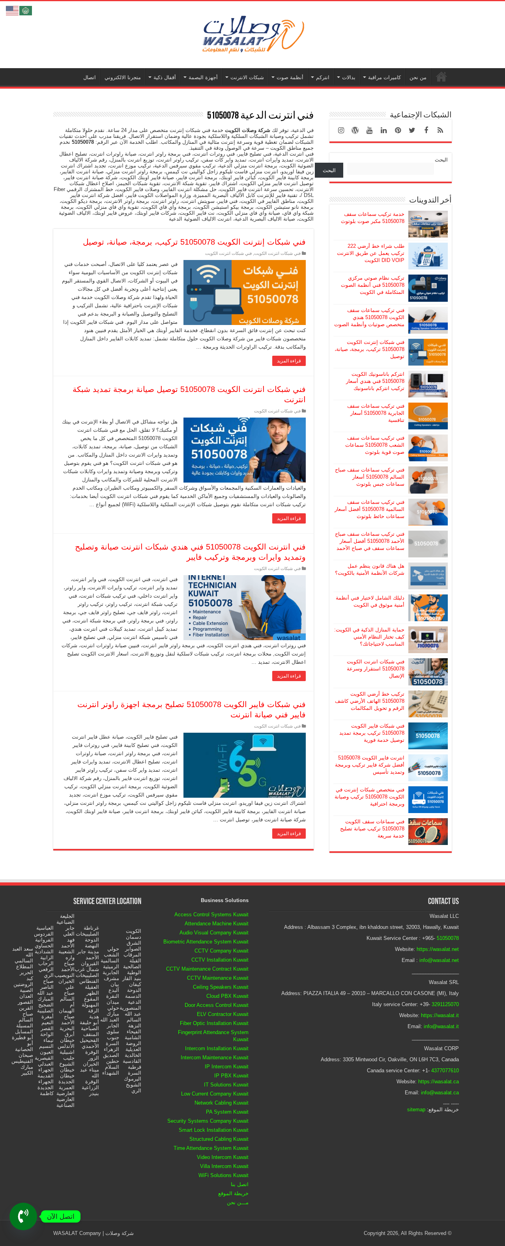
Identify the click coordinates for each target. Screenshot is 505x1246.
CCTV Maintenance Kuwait (218, 978)
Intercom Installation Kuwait (217, 1048)
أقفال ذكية (164, 77)
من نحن (418, 77)
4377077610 (445, 1070)
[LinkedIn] (383, 130)
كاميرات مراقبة (384, 77)
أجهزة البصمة (203, 77)
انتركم (322, 77)
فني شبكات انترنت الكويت (277, 253)
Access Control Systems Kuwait (211, 914)
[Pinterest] (397, 130)
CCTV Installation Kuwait (220, 960)
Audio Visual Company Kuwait (214, 933)
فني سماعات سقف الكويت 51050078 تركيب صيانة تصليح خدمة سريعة (372, 829)
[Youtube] (369, 130)
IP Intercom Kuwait (227, 1067)
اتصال (89, 77)
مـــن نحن (238, 1202)
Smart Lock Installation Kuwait (214, 1130)
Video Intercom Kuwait (223, 1157)
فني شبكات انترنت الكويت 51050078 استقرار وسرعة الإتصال (375, 669)
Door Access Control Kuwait (217, 1005)
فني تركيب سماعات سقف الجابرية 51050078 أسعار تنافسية (375, 413)
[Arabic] (26, 10)
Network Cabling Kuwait (222, 1103)
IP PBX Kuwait (231, 1076)
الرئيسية (441, 76)
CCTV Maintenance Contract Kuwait (207, 969)
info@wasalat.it (441, 1026)
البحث (441, 160)
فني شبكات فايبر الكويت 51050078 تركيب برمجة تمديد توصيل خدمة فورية (371, 733)
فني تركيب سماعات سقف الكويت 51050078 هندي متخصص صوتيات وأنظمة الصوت (369, 317)
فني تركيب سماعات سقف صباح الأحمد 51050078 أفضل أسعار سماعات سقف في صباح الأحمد (369, 541)
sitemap (416, 1109)
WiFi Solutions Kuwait (223, 1175)
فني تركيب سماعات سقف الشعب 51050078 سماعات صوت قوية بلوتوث (374, 445)
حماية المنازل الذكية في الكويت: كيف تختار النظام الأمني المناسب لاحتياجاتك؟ (369, 637)
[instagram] (341, 130)
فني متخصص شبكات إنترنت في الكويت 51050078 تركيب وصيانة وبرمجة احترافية (369, 797)
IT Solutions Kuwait (226, 1085)
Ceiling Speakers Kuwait (221, 987)
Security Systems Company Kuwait (208, 1121)
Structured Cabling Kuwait (219, 1139)
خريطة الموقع (233, 1193)
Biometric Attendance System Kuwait (206, 942)
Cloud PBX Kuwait (227, 996)
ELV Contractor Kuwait (223, 1014)
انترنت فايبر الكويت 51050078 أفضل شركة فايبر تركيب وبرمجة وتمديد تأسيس (369, 765)
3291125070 (445, 1004)
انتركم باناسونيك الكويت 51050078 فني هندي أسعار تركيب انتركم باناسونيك (375, 381)
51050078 (448, 938)
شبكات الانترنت (247, 77)
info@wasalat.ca (440, 1093)
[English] (12, 10)
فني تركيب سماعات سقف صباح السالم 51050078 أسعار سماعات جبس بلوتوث (369, 477)
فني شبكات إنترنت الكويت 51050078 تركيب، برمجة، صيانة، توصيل (194, 242)
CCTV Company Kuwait (222, 951)
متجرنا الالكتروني (123, 77)
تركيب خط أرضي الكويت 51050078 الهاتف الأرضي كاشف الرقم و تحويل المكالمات (369, 701)
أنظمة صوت (290, 77)
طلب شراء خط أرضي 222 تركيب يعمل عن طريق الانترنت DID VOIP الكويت (370, 253)
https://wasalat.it (440, 1015)
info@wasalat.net (439, 960)
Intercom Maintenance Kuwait (215, 1057)
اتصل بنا (240, 1184)
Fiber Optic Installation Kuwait (214, 1023)
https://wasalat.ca (438, 1081)
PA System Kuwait (227, 1112)
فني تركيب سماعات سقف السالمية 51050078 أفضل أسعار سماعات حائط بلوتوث (369, 509)
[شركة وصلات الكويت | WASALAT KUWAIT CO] (252, 33)
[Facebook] (426, 130)
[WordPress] (355, 130)
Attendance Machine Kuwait (217, 924)
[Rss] (440, 130)
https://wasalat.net (438, 949)
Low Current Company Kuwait (215, 1094)
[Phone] (23, 1216)
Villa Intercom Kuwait (224, 1166)
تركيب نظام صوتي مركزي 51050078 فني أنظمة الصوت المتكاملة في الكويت (372, 285)
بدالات (348, 77)
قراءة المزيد (289, 361)
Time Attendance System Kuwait (211, 1148)
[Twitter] (412, 130)
